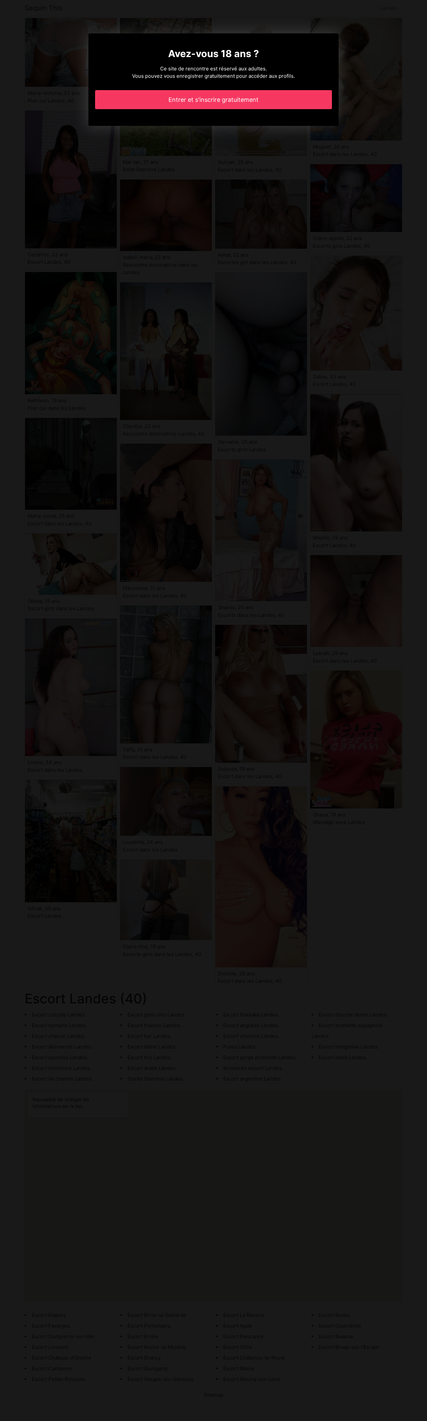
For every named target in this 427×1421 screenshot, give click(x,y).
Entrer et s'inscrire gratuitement (213, 99)
